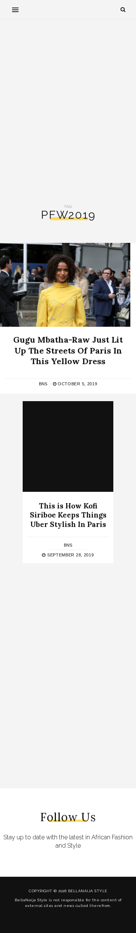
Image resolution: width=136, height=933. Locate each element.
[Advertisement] (68, 112)
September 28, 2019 (70, 555)
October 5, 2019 (76, 384)
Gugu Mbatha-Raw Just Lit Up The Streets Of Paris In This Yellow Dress (68, 350)
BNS (43, 384)
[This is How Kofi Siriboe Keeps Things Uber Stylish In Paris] (68, 446)
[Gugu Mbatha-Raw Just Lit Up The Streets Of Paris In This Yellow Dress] (65, 285)
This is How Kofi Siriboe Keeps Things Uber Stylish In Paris (68, 515)
